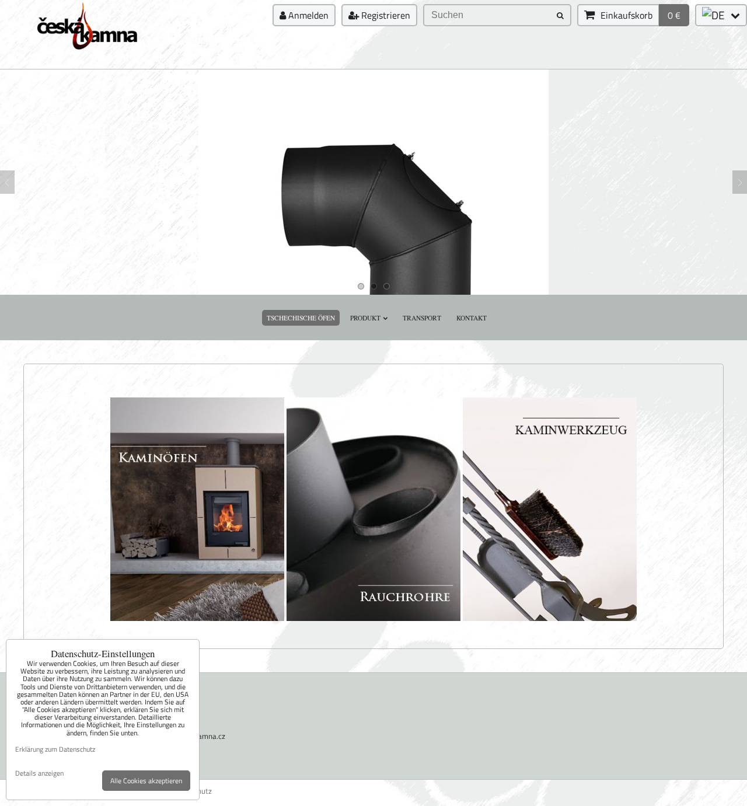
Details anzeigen (39, 773)
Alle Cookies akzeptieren (146, 780)
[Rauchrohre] (373, 619)
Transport (422, 317)
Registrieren (384, 15)
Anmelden (307, 15)
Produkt (365, 317)
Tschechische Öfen (301, 317)
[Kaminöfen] (197, 619)
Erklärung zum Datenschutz (55, 749)
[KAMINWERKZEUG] (550, 619)
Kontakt (471, 317)
